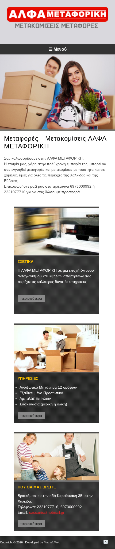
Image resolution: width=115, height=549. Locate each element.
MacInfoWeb (52, 542)
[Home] (57, 27)
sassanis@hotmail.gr (46, 512)
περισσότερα (31, 298)
